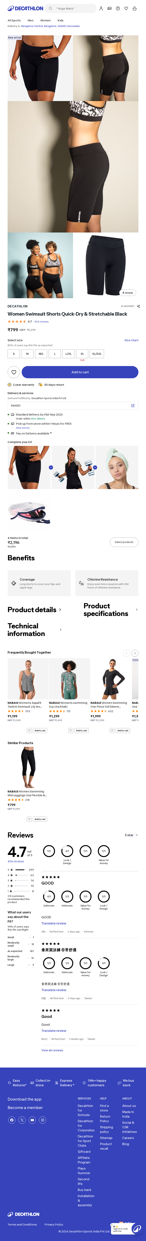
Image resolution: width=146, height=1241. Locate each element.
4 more (127, 293)
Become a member (26, 1107)
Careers (128, 1138)
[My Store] (109, 8)
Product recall (106, 1146)
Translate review (53, 923)
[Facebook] (11, 1120)
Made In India (128, 1114)
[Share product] (138, 306)
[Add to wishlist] (14, 372)
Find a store (104, 1108)
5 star (129, 835)
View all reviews (52, 1050)
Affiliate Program (84, 1160)
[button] (15, 20)
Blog (125, 1144)
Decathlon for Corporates (86, 1125)
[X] (22, 1120)
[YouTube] (32, 1120)
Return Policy (105, 1119)
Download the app (25, 1099)
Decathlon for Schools (85, 1110)
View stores (23, 427)
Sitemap (106, 1138)
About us (129, 1106)
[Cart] (134, 8)
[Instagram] (42, 1120)
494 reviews (41, 321)
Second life (83, 1181)
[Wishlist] (126, 8)
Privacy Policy (53, 1224)
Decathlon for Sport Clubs (85, 1140)
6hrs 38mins (38, 418)
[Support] (118, 8)
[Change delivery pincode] (133, 405)
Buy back (84, 1190)
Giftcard (84, 1152)
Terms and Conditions (22, 1224)
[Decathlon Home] (25, 8)
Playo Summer (84, 1170)
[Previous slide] (126, 653)
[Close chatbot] (111, 1224)
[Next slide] (135, 653)
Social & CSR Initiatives (129, 1127)
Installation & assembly (86, 1200)
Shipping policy (106, 1129)
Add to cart (40, 730)
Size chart (131, 340)
